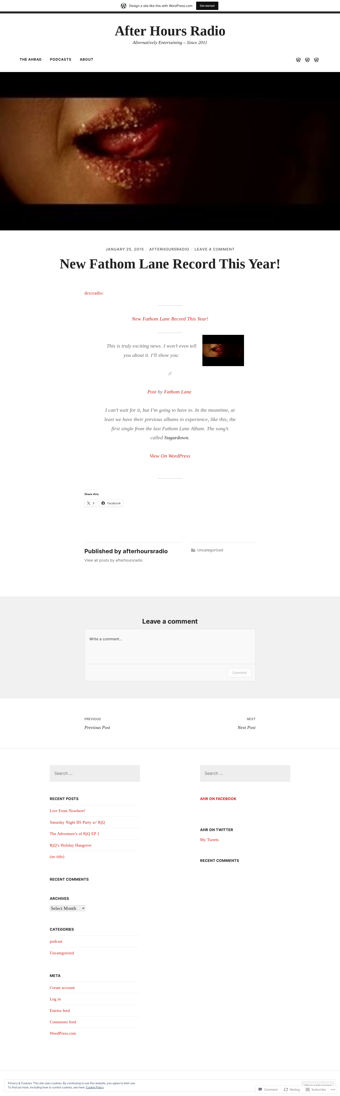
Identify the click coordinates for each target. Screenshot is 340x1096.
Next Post (247, 723)
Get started (207, 5)
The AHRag (31, 59)
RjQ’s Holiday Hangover (71, 845)
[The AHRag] (298, 59)
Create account (62, 987)
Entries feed (60, 1010)
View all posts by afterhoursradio (113, 560)
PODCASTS (60, 59)
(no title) (57, 856)
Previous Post (97, 723)
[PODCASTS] (307, 59)
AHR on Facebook (218, 798)
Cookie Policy (95, 1087)
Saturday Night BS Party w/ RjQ (77, 822)
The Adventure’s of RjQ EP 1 (74, 833)
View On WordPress (170, 456)
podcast (56, 941)
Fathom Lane (177, 392)
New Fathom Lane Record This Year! (170, 319)
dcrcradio (93, 292)
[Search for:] (95, 773)
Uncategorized (210, 550)
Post (151, 392)
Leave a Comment (215, 249)
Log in (55, 999)
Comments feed (63, 1022)
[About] (316, 59)
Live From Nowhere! (67, 810)
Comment (239, 673)
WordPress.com (63, 1033)
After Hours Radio (170, 30)
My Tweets (209, 839)
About (86, 59)
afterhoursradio (169, 249)
